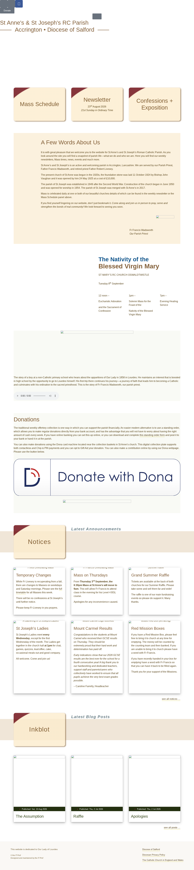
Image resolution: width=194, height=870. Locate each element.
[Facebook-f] (19, 4)
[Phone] (4, 4)
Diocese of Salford (151, 849)
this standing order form (152, 435)
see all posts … (172, 827)
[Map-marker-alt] (11, 4)
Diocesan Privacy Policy (153, 855)
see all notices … (171, 699)
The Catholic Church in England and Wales (162, 860)
